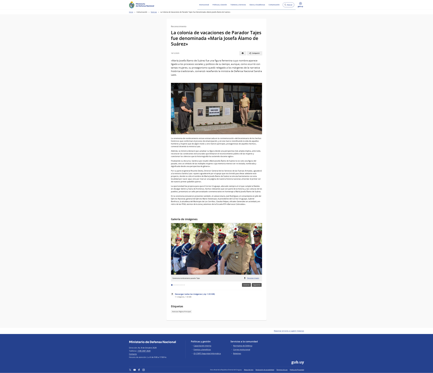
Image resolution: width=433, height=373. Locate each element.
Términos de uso (282, 370)
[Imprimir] (242, 53)
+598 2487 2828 (143, 351)
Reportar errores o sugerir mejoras (289, 331)
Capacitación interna (202, 345)
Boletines (237, 353)
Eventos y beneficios (202, 349)
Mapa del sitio (248, 370)
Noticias (154, 12)
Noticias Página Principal (181, 311)
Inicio (131, 12)
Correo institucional (241, 349)
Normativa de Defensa (242, 345)
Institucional (204, 5)
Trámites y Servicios (238, 5)
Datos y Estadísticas (257, 5)
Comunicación (274, 5)
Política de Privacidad (297, 370)
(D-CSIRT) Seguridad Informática (207, 353)
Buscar (288, 5)
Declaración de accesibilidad (265, 370)
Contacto (133, 354)
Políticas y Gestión (220, 5)
